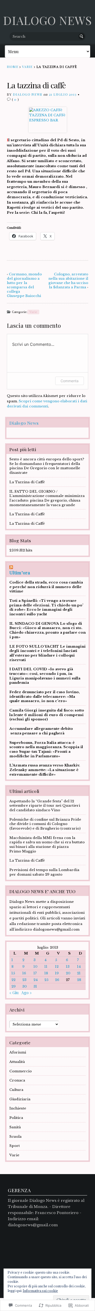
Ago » (26, 992)
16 (24, 973)
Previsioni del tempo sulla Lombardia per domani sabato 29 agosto (44, 872)
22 (13, 980)
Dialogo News (27, 94)
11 (45, 966)
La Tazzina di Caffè (27, 482)
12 (57, 966)
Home (12, 66)
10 (35, 966)
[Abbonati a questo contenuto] (47, 567)
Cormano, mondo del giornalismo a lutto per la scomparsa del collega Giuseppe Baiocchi (24, 285)
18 (46, 973)
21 (79, 973)
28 (79, 980)
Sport (14, 1146)
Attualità (17, 1062)
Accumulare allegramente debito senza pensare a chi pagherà (41, 730)
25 (46, 980)
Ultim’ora (19, 572)
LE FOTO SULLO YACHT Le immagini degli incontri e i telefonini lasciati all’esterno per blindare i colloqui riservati (47, 653)
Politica (16, 1118)
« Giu (13, 992)
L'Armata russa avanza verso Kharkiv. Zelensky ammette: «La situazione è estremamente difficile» (44, 769)
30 (24, 986)
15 (13, 973)
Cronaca (17, 1080)
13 (67, 966)
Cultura (16, 1090)
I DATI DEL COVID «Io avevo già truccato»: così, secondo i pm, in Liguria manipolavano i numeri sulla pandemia (44, 676)
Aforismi (17, 1052)
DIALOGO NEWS (47, 20)
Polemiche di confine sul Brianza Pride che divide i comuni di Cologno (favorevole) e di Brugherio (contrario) (45, 824)
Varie (27, 66)
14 (79, 966)
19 (57, 973)
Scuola (15, 1136)
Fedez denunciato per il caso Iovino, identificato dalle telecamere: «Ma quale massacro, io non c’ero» (44, 696)
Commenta (70, 381)
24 (35, 980)
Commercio (20, 1071)
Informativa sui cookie (40, 1291)
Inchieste (17, 1108)
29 (13, 986)
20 (68, 973)
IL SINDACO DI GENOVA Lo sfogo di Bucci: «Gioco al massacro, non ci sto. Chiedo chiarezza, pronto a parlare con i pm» (47, 630)
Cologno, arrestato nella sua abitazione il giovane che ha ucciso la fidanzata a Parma (68, 280)
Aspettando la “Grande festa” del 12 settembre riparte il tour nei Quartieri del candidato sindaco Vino (44, 805)
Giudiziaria (19, 1099)
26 (57, 980)
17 (35, 973)
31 (35, 986)
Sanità (15, 1127)
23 (24, 980)
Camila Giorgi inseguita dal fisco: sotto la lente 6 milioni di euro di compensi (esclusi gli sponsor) (46, 714)
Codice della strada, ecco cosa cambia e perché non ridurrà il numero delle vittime (46, 586)
